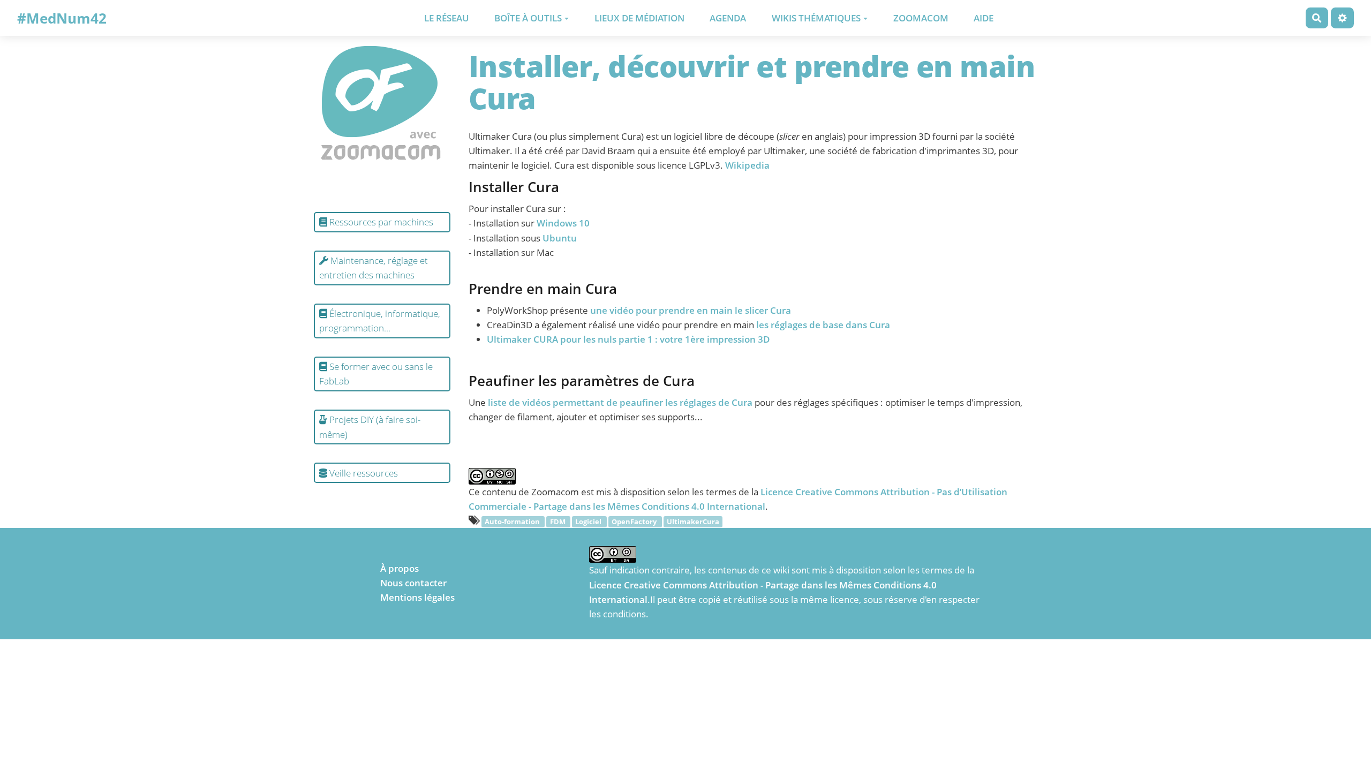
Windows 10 (563, 223)
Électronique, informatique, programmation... (379, 320)
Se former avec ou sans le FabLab (376, 373)
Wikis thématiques (816, 18)
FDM (558, 521)
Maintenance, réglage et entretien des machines (373, 267)
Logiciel (589, 521)
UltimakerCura (693, 521)
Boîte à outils (528, 18)
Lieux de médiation (639, 18)
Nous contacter (413, 583)
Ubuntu (560, 238)
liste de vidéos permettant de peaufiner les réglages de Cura (620, 402)
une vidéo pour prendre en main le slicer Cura (690, 310)
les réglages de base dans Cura (823, 325)
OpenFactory (635, 521)
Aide (983, 18)
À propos (399, 568)
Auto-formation (513, 521)
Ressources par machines (380, 222)
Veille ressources (362, 473)
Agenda (728, 18)
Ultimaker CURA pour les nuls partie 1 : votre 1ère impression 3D (628, 339)
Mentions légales (417, 597)
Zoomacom (920, 18)
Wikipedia (747, 165)
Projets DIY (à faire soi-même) (369, 426)
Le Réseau (446, 18)
